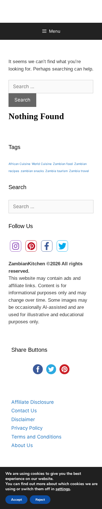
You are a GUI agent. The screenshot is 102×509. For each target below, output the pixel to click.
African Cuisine (19, 164)
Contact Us (24, 410)
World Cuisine (42, 164)
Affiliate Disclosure (32, 402)
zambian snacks (32, 171)
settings (63, 489)
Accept (16, 499)
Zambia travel (79, 171)
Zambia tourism (56, 171)
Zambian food (63, 164)
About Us (22, 445)
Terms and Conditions (36, 437)
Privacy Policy (26, 428)
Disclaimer (23, 419)
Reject (40, 499)
